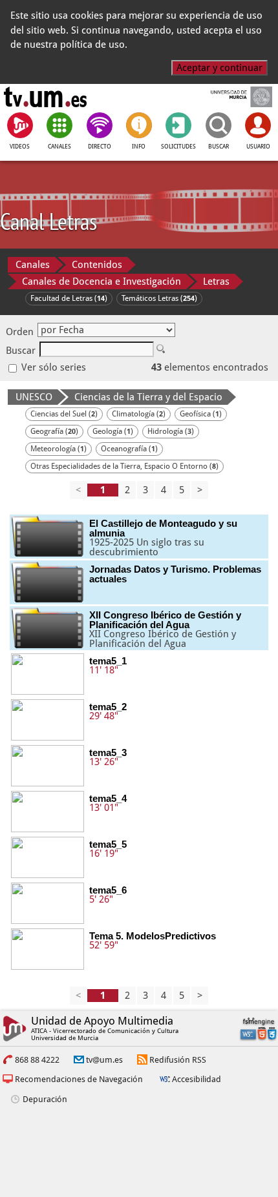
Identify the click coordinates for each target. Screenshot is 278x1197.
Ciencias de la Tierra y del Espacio (148, 397)
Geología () (112, 431)
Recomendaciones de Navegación (79, 1079)
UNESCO (34, 397)
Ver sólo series (52, 367)
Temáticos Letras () (159, 298)
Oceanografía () (129, 448)
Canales (33, 265)
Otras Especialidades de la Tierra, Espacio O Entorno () (124, 466)
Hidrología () (170, 431)
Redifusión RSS (177, 1060)
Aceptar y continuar (219, 68)
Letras (216, 281)
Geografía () (54, 431)
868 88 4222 (37, 1060)
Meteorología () (58, 448)
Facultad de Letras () (68, 298)
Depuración (45, 1099)
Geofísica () (201, 413)
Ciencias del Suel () (64, 413)
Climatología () (139, 413)
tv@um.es (104, 1060)
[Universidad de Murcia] (232, 97)
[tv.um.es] (45, 97)
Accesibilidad (196, 1079)
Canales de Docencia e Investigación (101, 281)
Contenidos (97, 265)
